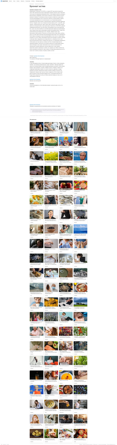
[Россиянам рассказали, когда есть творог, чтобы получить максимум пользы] (66, 260)
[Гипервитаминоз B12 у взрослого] (36, 246)
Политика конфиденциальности (111, 444)
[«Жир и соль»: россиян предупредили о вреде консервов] (66, 275)
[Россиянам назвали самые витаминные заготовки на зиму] (36, 436)
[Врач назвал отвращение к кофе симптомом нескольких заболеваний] (36, 304)
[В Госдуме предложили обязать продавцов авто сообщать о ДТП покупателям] (80, 421)
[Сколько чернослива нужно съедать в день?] (51, 231)
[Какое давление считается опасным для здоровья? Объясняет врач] (66, 129)
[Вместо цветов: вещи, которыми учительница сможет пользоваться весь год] (51, 363)
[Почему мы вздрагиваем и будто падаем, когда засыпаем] (51, 421)
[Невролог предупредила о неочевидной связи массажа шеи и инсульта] (80, 377)
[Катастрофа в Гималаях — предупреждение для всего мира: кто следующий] (80, 275)
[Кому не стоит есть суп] (66, 377)
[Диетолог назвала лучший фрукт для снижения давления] (80, 363)
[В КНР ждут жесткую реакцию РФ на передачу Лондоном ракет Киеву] (80, 216)
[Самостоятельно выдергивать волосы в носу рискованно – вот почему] (36, 421)
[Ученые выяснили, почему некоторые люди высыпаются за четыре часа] (36, 363)
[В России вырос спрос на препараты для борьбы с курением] (66, 246)
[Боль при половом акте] (36, 158)
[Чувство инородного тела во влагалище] (51, 187)
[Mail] (1, 1)
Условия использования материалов (88, 444)
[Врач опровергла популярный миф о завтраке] (66, 436)
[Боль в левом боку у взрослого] (51, 275)
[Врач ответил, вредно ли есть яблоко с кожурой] (66, 187)
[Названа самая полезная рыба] (66, 202)
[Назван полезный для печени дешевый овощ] (80, 187)
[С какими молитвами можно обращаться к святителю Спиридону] (66, 143)
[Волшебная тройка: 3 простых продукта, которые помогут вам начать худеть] (80, 289)
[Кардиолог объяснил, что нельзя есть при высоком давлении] (36, 143)
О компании (4, 444)
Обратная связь (95, 444)
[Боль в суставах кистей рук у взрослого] (51, 246)
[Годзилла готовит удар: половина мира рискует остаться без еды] (80, 231)
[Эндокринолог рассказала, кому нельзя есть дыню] (36, 202)
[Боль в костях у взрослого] (66, 363)
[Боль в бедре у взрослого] (66, 216)
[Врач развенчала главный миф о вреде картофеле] (36, 275)
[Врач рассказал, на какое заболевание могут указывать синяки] (80, 129)
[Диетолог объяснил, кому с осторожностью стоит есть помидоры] (51, 436)
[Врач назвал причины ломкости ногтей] (36, 348)
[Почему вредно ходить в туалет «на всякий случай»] (36, 231)
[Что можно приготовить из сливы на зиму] (80, 392)
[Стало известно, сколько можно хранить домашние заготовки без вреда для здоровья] (51, 377)
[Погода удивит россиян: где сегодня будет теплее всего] (80, 304)
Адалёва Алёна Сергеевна (39, 55)
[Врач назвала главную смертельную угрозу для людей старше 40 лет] (51, 348)
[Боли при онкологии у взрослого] (80, 260)
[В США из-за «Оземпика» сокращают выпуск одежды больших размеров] (80, 202)
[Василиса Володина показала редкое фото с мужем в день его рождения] (36, 392)
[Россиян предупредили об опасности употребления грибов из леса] (66, 289)
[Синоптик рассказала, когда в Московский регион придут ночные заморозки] (36, 260)
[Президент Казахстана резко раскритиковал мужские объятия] (80, 158)
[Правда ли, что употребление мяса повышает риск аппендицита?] (66, 392)
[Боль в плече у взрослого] (36, 406)
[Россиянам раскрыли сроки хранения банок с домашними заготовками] (66, 333)
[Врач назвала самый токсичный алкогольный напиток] (51, 173)
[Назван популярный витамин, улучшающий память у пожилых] (80, 173)
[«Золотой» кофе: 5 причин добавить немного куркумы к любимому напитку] (51, 304)
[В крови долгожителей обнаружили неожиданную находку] (80, 348)
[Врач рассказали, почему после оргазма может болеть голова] (66, 173)
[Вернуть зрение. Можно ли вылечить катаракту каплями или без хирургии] (51, 333)
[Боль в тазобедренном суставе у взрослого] (51, 202)
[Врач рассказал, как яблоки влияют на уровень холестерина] (66, 158)
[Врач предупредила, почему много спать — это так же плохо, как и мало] (51, 260)
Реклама (8, 444)
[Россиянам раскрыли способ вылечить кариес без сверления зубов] (80, 319)
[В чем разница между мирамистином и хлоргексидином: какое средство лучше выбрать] (51, 289)
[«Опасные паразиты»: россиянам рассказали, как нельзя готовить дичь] (36, 173)
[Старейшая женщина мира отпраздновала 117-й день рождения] (36, 333)
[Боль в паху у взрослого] (66, 319)
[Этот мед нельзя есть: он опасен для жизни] (36, 377)
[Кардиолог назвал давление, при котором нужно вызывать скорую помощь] (66, 231)
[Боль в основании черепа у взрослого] (66, 421)
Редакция (80, 444)
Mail (1, 444)
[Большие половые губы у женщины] (51, 129)
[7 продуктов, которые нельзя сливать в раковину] (36, 216)
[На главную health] (5, 1)
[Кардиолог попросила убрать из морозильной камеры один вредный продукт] (36, 129)
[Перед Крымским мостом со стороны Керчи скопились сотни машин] (36, 289)
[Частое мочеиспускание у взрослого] (51, 392)
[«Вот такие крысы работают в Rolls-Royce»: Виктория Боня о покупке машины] (51, 216)
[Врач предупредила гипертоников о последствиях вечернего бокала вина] (66, 348)
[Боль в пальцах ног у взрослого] (80, 246)
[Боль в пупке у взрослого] (80, 406)
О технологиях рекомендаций (102, 444)
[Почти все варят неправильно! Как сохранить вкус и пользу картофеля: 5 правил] (51, 143)
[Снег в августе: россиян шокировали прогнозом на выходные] (51, 319)
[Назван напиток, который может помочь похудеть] (36, 187)
